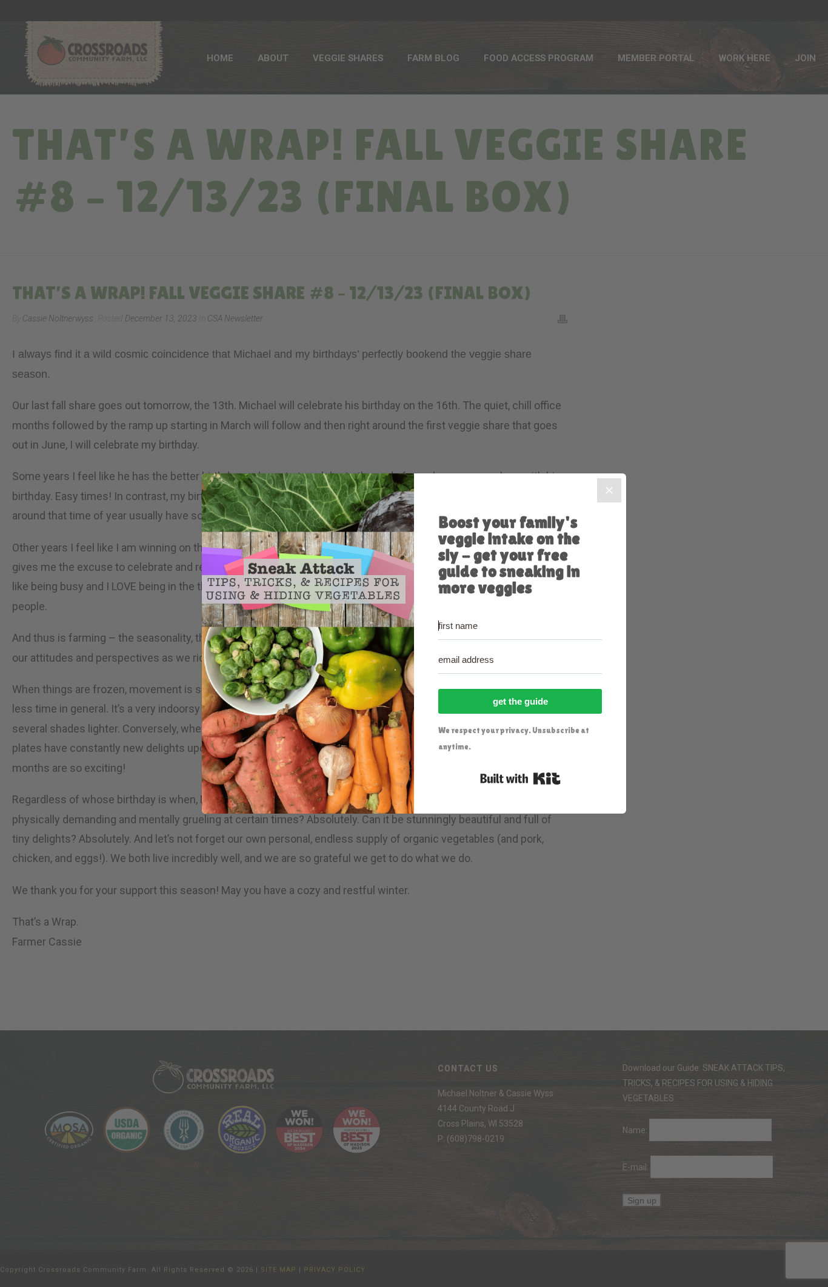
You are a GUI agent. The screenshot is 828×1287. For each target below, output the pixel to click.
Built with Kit (520, 778)
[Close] (609, 490)
